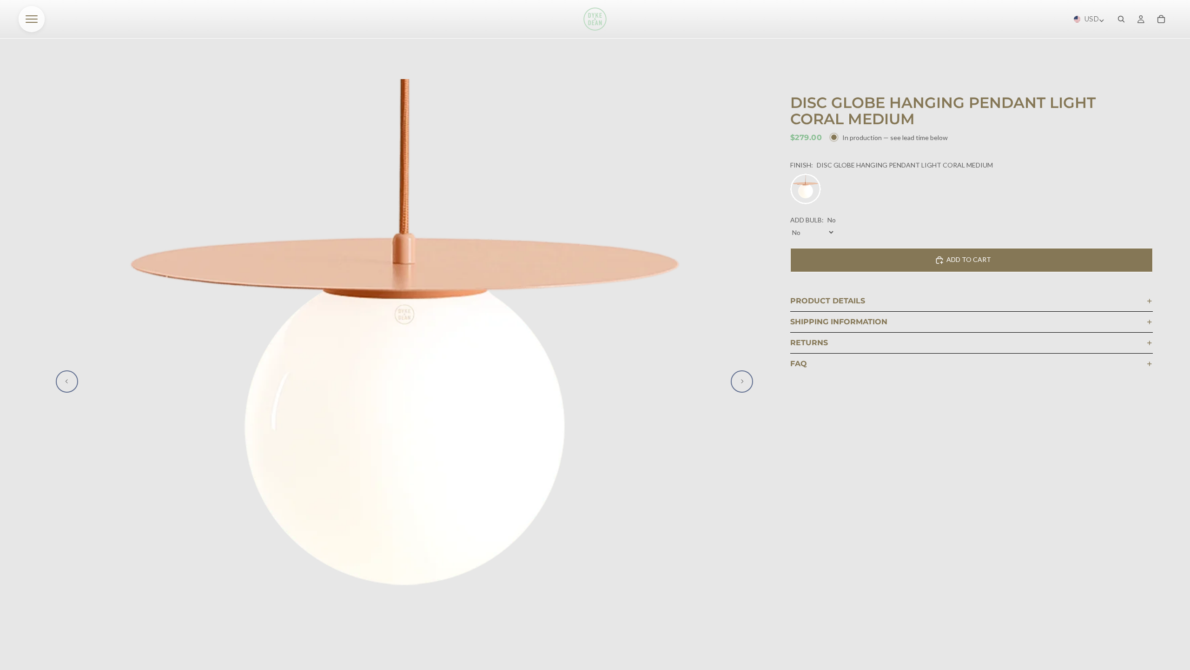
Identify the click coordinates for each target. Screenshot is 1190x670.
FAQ (798, 363)
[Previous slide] (67, 381)
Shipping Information (838, 321)
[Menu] (32, 19)
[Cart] (1161, 19)
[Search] (1121, 19)
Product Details (827, 300)
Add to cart (968, 259)
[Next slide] (742, 381)
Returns (809, 342)
